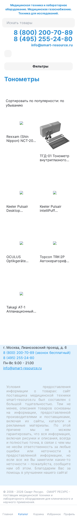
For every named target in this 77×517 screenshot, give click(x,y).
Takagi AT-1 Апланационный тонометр (19, 309)
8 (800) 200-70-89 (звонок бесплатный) (37, 352)
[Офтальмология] (8, 53)
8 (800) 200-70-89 (43, 32)
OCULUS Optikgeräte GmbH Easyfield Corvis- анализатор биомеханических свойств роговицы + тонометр (20, 259)
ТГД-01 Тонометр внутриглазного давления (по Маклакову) (54, 158)
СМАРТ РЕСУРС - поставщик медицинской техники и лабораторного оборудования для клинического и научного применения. (38, 497)
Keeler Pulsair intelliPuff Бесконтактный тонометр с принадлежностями (54, 208)
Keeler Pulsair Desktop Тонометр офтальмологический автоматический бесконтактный (20, 208)
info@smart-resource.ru (52, 45)
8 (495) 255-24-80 (43, 39)
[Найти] (70, 22)
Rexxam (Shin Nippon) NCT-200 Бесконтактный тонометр (20, 139)
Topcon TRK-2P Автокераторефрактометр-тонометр (54, 259)
